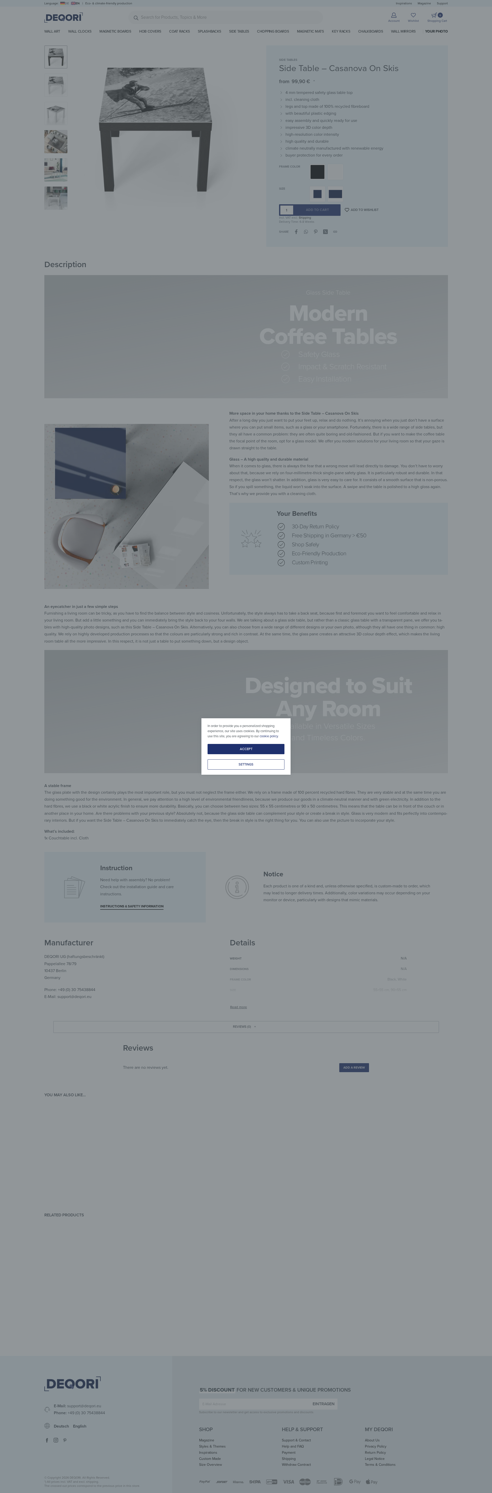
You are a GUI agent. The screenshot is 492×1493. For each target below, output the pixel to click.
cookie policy (269, 736)
